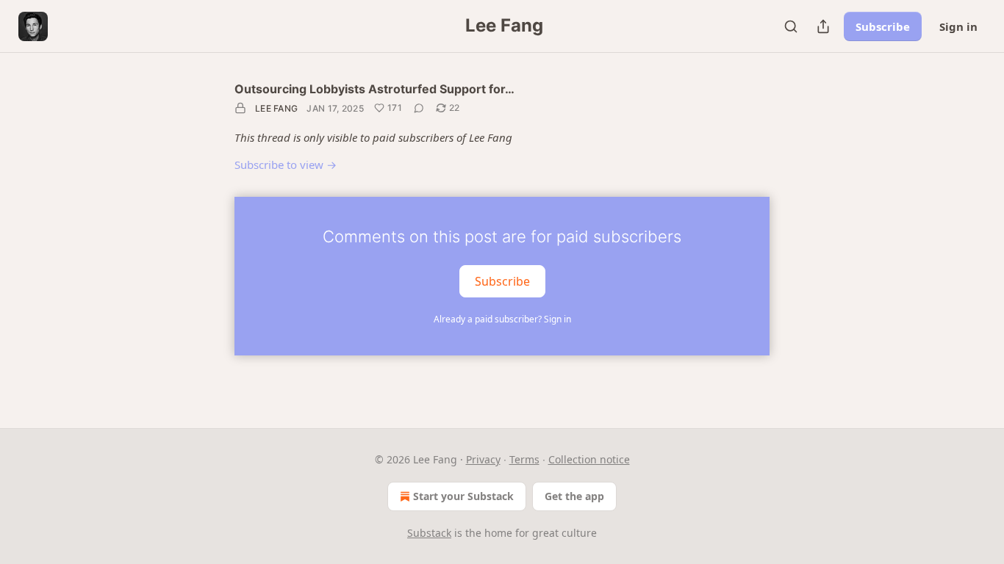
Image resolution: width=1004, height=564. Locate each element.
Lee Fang (276, 108)
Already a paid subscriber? (502, 319)
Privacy (483, 459)
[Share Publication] (823, 26)
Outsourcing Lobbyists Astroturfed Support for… (374, 89)
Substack (429, 533)
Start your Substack (463, 496)
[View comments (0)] (419, 108)
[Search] (791, 26)
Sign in (958, 26)
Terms (524, 459)
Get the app (574, 496)
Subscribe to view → (285, 164)
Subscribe (883, 26)
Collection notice (589, 459)
